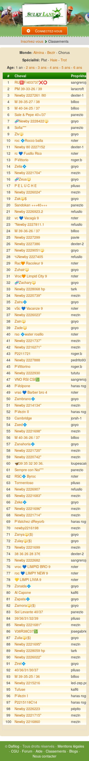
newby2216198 (27, 527)
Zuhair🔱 (22, 269)
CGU (15, 751)
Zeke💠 (21, 501)
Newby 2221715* (28, 715)
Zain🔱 (20, 321)
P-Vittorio (21, 159)
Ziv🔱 (19, 133)
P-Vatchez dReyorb (29, 521)
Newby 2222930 (27, 372)
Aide (39, 751)
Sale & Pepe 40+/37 (30, 114)
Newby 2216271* (28, 346)
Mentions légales (71, 746)
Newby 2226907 (27, 489)
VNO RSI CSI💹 (27, 379)
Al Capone (23, 592)
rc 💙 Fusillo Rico (28, 153)
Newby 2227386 (27, 243)
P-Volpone (22, 385)
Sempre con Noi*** (29, 469)
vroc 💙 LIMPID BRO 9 (32, 566)
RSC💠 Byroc (25, 476)
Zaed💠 (21, 424)
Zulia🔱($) (23, 637)
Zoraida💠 (23, 585)
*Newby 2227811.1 (29, 224)
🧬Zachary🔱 (25, 282)
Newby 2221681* (28, 624)
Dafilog (13, 746)
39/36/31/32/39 (26, 618)
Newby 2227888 (27, 359)
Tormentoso (24, 482)
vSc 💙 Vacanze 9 (29, 308)
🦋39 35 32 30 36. (29, 463)
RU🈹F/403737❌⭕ (31, 82)
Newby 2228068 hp (30, 288)
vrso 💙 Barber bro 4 (31, 392)
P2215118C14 (26, 702)
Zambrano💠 (25, 398)
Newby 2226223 (27, 708)
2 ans (30, 67)
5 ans (66, 67)
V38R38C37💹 (26, 631)
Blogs (73, 751)
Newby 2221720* (28, 450)
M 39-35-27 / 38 (27, 101)
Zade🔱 (21, 327)
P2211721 (23, 353)
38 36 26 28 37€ (27, 553)
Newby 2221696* (28, 508)
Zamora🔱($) (25, 605)
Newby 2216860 (27, 721)
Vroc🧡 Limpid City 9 (31, 275)
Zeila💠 (20, 166)
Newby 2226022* (28, 656)
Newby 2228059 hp (30, 650)
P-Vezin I (21, 695)
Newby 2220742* (28, 456)
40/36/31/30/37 (26, 669)
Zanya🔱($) (24, 534)
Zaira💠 (21, 301)
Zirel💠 (20, 663)
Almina (38, 52)
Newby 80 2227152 (30, 146)
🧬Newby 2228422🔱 (31, 120)
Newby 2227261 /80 (30, 95)
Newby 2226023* (28, 314)
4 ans (54, 67)
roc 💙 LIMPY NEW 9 (31, 573)
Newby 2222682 (27, 560)
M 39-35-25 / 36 (27, 676)
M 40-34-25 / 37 (27, 108)
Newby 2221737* (28, 340)
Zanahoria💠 (25, 443)
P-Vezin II (22, 411)
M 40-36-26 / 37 (27, 437)
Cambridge (23, 418)
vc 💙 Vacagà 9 (27, 217)
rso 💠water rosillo (29, 334)
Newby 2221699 (27, 547)
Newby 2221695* (28, 644)
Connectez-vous (48, 30)
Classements (56, 751)
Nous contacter (44, 756)
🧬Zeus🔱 (23, 179)
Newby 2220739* (28, 295)
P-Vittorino (22, 366)
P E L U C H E (26, 185)
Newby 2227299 (27, 237)
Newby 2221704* (28, 172)
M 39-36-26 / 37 (27, 230)
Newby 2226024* (28, 192)
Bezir (51, 52)
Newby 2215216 (27, 682)
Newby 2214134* (28, 405)
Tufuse (20, 689)
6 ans (77, 67)
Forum (27, 751)
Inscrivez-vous (32, 41)
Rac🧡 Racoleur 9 (29, 263)
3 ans (42, 67)
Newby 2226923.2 (29, 211)
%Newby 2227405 (29, 256)
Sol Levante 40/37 (29, 611)
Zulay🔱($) (23, 540)
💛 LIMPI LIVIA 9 (28, 579)
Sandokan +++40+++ (31, 204)
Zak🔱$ (21, 198)
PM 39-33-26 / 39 (28, 88)
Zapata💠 (22, 598)
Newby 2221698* (28, 430)
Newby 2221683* (28, 495)
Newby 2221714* (28, 514)
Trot (64, 59)
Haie (53, 59)
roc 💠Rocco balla (29, 140)
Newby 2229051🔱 (29, 250)
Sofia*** (20, 127)
